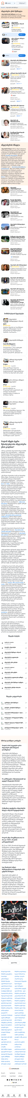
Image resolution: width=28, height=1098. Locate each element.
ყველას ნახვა (14, 962)
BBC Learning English (18, 582)
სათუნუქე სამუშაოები (6, 991)
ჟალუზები (3, 1034)
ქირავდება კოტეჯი (6, 1063)
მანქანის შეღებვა (5, 981)
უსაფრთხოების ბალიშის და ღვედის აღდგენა (21, 1003)
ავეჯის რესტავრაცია (20, 1017)
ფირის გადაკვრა (5, 988)
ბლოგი (19, 1073)
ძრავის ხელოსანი (5, 971)
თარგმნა (3, 1046)
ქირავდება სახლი (19, 1059)
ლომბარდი (18, 1046)
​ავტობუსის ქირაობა (6, 1042)
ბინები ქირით (4, 1059)
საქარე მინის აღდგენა (20, 988)
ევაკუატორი (4, 1012)
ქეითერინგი (4, 1044)
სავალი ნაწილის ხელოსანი (21, 974)
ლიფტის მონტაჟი (5, 1032)
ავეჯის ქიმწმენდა (5, 1056)
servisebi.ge (4, 612)
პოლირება (4, 976)
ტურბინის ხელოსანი (6, 1003)
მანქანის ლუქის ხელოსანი (21, 1005)
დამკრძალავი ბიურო (20, 1049)
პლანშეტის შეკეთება (20, 1054)
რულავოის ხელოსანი (6, 995)
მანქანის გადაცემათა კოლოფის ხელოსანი (7, 974)
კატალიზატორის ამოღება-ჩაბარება (21, 995)
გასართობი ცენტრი (20, 1042)
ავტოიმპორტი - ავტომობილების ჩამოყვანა (21, 991)
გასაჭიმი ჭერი (4, 1027)
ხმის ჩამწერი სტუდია (6, 1049)
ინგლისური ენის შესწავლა (7, 1037)
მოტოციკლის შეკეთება (21, 981)
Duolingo (10, 582)
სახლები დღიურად (19, 1061)
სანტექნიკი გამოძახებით (7, 1022)
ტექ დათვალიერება (6, 1005)
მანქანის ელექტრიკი (20, 1000)
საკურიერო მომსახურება (7, 1015)
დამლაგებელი (5, 1010)
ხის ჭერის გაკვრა (19, 1027)
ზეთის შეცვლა (18, 983)
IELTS (2, 483)
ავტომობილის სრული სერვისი (7, 986)
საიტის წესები (13, 1076)
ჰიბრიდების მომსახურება (21, 998)
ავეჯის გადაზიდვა (19, 1012)
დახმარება (3, 1076)
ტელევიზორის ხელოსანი (7, 1051)
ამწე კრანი (4, 1039)
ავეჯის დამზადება (5, 1017)
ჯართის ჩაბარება (19, 1010)
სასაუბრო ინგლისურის (11, 155)
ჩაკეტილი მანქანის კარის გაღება (7, 1000)
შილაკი (17, 1039)
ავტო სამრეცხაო (19, 986)
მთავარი (3, 7)
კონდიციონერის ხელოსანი (21, 1051)
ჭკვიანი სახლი (18, 1029)
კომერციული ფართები (21, 1063)
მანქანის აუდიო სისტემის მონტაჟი (21, 1008)
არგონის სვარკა (19, 978)
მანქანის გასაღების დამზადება (21, 993)
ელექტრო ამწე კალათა (21, 1037)
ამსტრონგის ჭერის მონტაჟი (7, 1029)
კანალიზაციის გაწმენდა (21, 1022)
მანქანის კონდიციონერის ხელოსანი (7, 1008)
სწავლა (3, 176)
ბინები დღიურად (5, 1061)
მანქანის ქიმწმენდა (19, 1056)
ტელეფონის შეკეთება (7, 1054)
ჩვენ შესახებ (12, 1073)
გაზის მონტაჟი (5, 978)
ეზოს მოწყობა (18, 1020)
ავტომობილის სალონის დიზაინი (7, 983)
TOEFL (8, 483)
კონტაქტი (20, 1076)
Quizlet (3, 584)
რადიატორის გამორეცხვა (7, 993)
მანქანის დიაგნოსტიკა (20, 971)
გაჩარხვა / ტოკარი (19, 976)
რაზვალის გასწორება (6, 998)
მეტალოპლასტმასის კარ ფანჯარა (7, 1025)
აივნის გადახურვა (19, 1034)
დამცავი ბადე (18, 1044)
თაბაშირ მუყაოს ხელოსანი (21, 1025)
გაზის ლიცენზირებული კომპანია (21, 1032)
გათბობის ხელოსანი (6, 1020)
